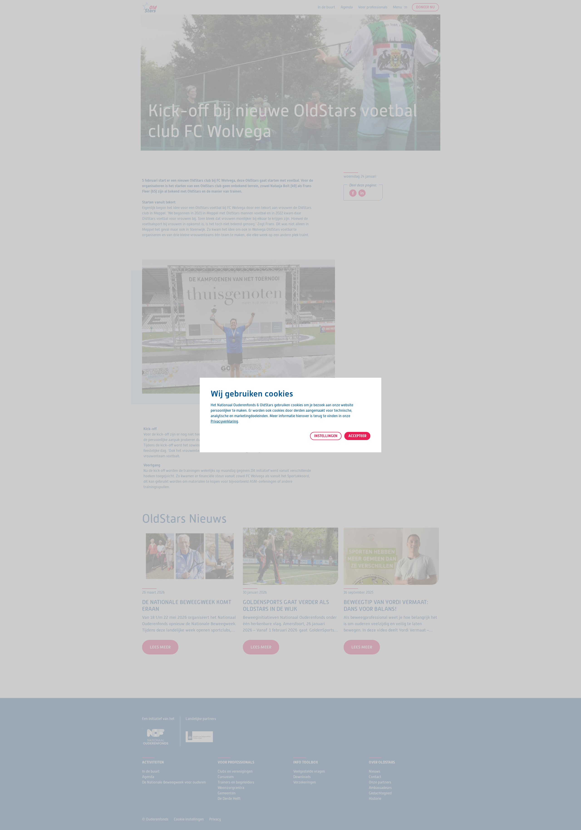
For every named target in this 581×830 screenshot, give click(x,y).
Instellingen (325, 436)
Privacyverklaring (224, 421)
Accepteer (357, 436)
